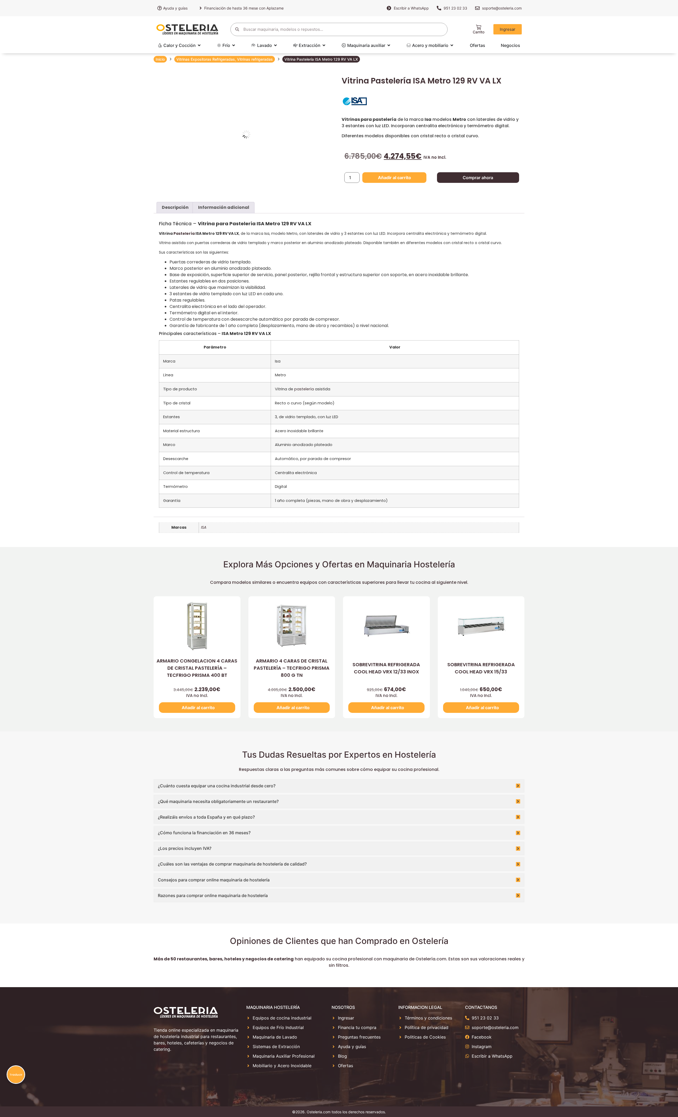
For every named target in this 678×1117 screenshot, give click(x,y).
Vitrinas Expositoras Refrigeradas (205, 59)
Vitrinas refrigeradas (255, 59)
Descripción (175, 207)
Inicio (160, 59)
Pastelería (184, 233)
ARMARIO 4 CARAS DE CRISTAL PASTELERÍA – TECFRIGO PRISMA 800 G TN (291, 667)
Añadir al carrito (394, 177)
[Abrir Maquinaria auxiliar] (389, 45)
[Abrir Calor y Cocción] (199, 45)
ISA (203, 527)
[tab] (175, 208)
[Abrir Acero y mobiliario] (452, 45)
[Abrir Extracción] (324, 45)
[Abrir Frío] (233, 45)
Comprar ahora (478, 177)
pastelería (304, 389)
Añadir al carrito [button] (198, 707)
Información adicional (223, 207)
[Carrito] (478, 27)
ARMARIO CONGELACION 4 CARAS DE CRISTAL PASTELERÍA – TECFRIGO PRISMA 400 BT (197, 667)
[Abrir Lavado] (275, 45)
